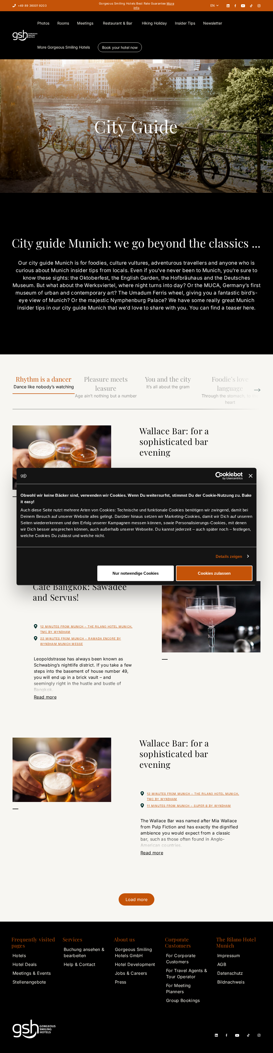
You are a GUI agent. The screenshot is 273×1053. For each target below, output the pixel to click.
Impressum (228, 955)
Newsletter (212, 23)
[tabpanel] (62, 457)
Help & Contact (79, 964)
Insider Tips (185, 23)
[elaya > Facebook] (235, 5)
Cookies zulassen (214, 573)
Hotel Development (135, 964)
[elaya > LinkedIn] (228, 5)
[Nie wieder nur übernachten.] (25, 35)
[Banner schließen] (250, 475)
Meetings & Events (32, 973)
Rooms (63, 23)
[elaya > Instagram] (259, 5)
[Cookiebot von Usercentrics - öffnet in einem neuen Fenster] (219, 476)
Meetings (85, 23)
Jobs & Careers (131, 973)
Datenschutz (230, 973)
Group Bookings (183, 1000)
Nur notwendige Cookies (136, 573)
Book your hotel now (120, 47)
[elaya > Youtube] (243, 5)
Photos (43, 23)
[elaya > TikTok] (251, 5)
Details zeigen (229, 556)
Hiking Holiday (154, 23)
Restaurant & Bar (117, 23)
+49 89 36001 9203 (32, 5)
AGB (221, 964)
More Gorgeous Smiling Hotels (63, 47)
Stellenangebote (29, 982)
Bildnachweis (230, 982)
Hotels (19, 955)
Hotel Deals (25, 964)
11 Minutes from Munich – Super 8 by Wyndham (189, 806)
